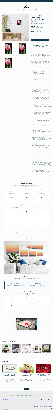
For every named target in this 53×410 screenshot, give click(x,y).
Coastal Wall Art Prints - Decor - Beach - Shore (16, 355)
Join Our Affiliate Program (33, 395)
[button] (3, 6)
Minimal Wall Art (36, 354)
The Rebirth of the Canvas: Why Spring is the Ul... (26, 375)
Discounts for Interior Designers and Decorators (17, 395)
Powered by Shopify (9, 409)
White (41, 31)
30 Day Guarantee (24, 396)
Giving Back (31, 396)
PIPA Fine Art (5, 409)
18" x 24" (37, 28)
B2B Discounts (27, 395)
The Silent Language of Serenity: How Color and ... (9, 375)
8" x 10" (33, 26)
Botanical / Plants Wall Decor (6, 355)
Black (32, 31)
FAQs (28, 396)
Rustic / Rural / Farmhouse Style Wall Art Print (47, 355)
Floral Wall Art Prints (26, 355)
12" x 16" (41, 26)
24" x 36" (42, 28)
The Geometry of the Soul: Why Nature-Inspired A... (43, 375)
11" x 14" (37, 26)
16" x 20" (33, 28)
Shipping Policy (19, 396)
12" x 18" (46, 26)
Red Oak (36, 31)
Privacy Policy (39, 395)
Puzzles (35, 396)
